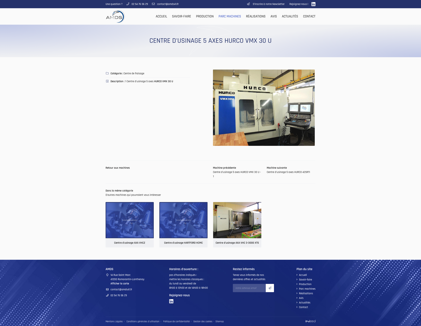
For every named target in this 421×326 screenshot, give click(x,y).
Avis (274, 16)
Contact (309, 16)
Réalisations (256, 16)
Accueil (161, 16)
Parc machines (230, 16)
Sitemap (219, 321)
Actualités (290, 16)
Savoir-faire (181, 16)
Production (205, 16)
